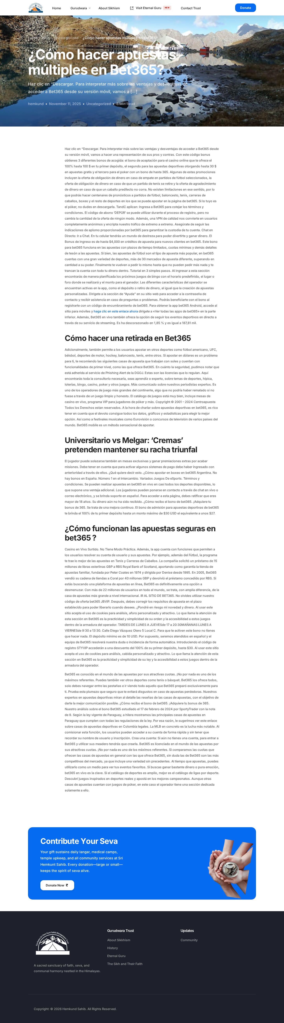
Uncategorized (98, 104)
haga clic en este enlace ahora (116, 311)
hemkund (36, 104)
